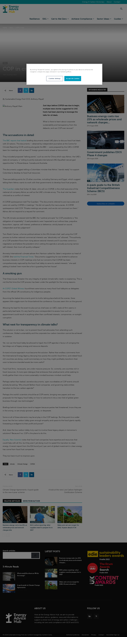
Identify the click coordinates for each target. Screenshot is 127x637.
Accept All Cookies (72, 78)
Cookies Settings (55, 78)
